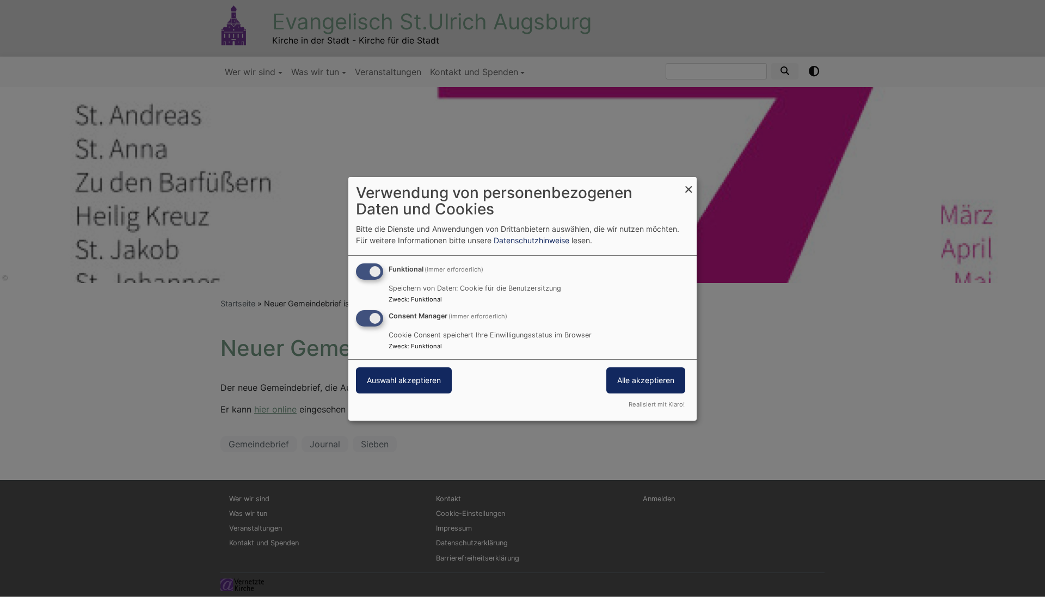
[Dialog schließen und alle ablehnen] (688, 183)
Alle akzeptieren (645, 380)
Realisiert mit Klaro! (657, 404)
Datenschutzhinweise (531, 240)
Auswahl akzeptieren (404, 380)
